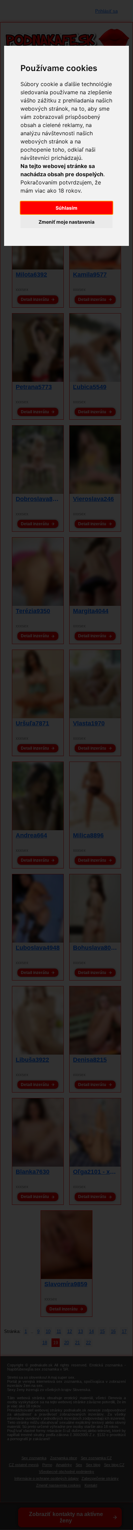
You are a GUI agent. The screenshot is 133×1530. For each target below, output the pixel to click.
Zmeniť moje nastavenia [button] (66, 222)
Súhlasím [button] (66, 208)
